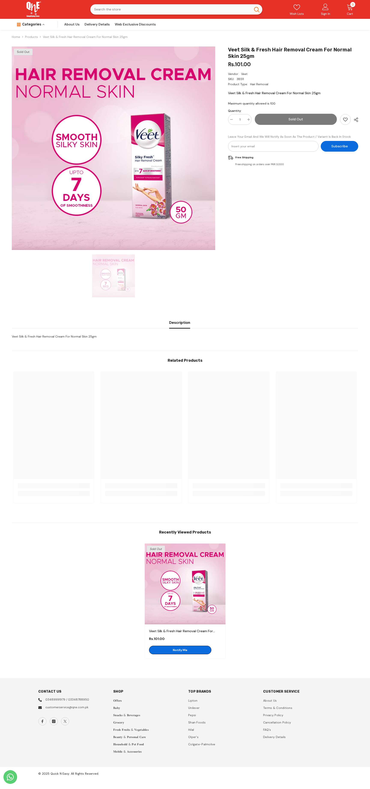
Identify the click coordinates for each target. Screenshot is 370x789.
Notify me (180, 650)
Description (179, 322)
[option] (113, 148)
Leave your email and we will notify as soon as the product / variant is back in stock (289, 137)
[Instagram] (54, 721)
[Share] (354, 120)
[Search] (176, 9)
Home (16, 37)
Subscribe (339, 146)
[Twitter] (65, 721)
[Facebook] (42, 721)
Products (31, 37)
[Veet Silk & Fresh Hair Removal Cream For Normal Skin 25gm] (185, 584)
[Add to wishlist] (345, 119)
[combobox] (170, 9)
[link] (54, 485)
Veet (244, 74)
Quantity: (235, 111)
